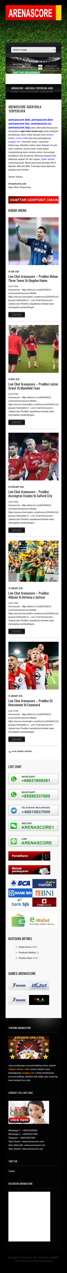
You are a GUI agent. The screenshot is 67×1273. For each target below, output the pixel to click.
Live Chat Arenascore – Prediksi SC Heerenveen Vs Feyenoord (30, 702)
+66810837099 (27, 1138)
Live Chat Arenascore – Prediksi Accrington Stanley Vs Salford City (30, 493)
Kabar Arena (25, 947)
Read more (16, 314)
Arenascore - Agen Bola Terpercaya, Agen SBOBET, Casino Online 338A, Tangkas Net (32, 90)
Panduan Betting (27, 952)
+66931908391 (30, 1130)
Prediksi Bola (25, 958)
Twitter (11, 1171)
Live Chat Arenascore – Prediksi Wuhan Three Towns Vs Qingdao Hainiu (33, 278)
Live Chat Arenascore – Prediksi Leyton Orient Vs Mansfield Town (33, 386)
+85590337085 (30, 1134)
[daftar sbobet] (33, 203)
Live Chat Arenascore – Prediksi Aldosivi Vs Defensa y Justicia (28, 595)
